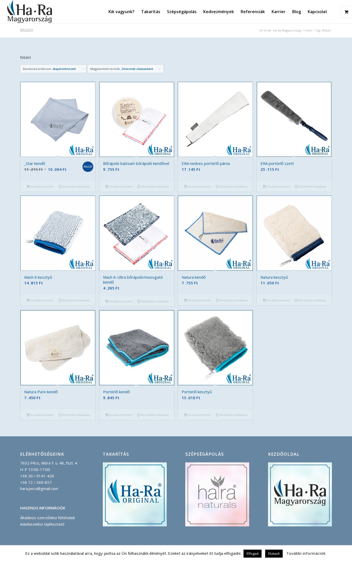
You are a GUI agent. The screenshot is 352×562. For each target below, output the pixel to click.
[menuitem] (121, 11)
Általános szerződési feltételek (47, 517)
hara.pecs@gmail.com (39, 488)
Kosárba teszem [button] (42, 186)
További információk (305, 553)
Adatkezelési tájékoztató (42, 524)
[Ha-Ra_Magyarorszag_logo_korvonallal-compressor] (29, 11)
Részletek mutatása (75, 186)
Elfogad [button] (252, 553)
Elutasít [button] (274, 553)
